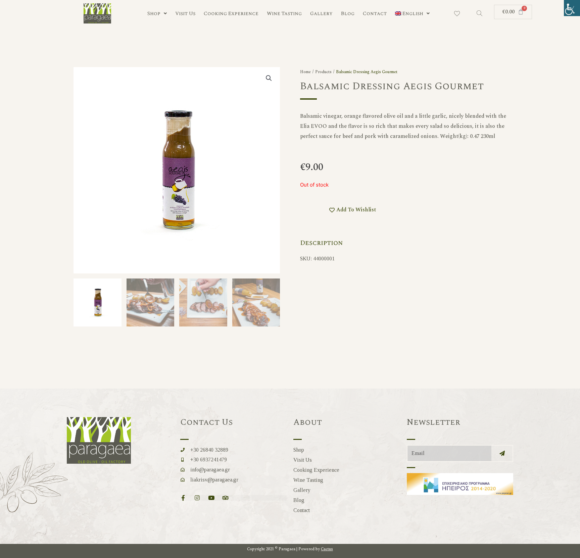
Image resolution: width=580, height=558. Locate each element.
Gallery (321, 13)
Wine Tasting (284, 13)
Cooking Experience (231, 13)
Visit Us (185, 13)
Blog (347, 13)
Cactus (327, 549)
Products (323, 72)
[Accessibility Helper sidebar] (572, 8)
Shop (153, 13)
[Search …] (479, 13)
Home (305, 72)
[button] (269, 78)
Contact (375, 13)
